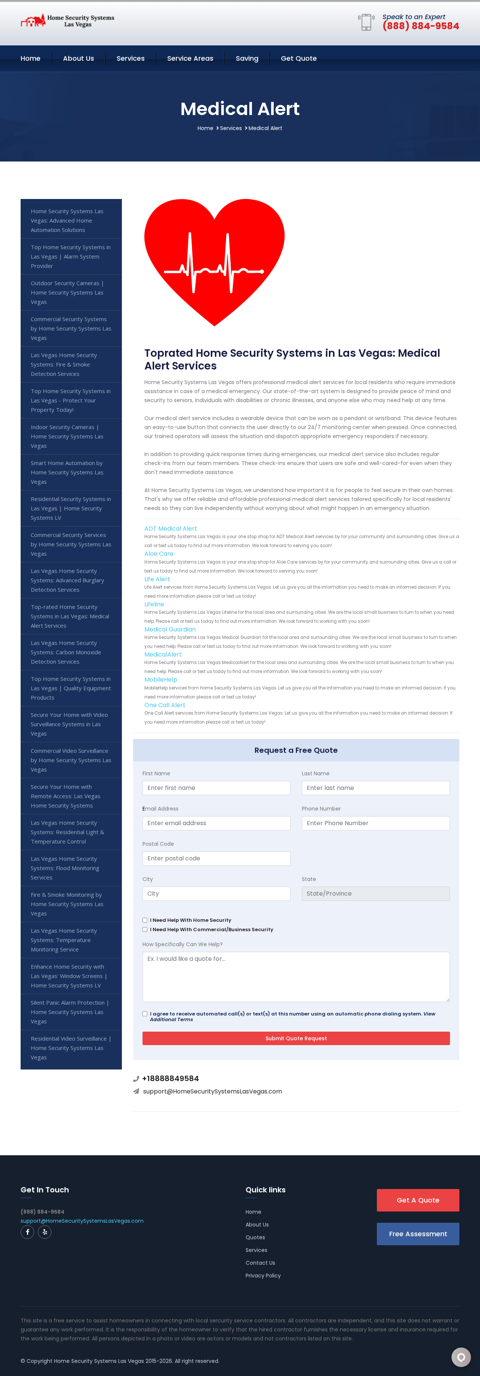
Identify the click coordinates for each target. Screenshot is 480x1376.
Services (131, 58)
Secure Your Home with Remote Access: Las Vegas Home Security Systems (65, 796)
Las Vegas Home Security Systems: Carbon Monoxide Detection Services (66, 652)
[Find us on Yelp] (44, 1232)
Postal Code (158, 844)
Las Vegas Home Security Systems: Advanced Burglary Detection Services (67, 580)
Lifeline (154, 604)
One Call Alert (165, 705)
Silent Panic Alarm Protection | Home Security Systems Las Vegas (70, 1012)
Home (30, 58)
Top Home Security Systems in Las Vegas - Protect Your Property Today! (71, 400)
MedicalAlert (163, 654)
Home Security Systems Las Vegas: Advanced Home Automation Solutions (67, 220)
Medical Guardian (170, 629)
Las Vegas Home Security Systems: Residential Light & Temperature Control (67, 832)
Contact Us (260, 1263)
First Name (156, 773)
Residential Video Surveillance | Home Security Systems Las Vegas (71, 1048)
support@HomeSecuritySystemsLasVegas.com (212, 1091)
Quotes (255, 1237)
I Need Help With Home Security (190, 920)
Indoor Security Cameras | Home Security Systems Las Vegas (67, 436)
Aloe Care (159, 553)
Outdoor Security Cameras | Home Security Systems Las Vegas (67, 292)
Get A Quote (418, 1200)
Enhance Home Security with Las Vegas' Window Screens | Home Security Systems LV (69, 976)
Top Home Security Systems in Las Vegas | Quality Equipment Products (71, 688)
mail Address (160, 808)
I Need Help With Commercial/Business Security (211, 929)
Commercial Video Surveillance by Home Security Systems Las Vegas (71, 760)
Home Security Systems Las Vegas (99, 1361)
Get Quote (299, 58)
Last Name (316, 773)
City (147, 879)
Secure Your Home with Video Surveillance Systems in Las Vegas (69, 724)
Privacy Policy (263, 1275)
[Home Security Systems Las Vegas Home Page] (67, 20)
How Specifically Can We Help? (182, 944)
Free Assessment (418, 1233)
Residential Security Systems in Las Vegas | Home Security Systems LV (71, 508)
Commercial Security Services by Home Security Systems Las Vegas (71, 544)
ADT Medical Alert (170, 528)
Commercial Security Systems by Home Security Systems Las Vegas (71, 328)
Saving (247, 58)
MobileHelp (160, 679)
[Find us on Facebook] (27, 1232)
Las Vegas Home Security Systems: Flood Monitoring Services (65, 868)
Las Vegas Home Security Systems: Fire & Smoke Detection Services (64, 364)
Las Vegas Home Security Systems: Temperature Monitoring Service (64, 940)
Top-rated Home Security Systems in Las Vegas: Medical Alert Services (70, 616)
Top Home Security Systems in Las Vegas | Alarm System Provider (71, 256)
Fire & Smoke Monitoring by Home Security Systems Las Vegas (67, 904)
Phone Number (321, 808)
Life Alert (157, 579)
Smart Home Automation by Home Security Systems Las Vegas (67, 472)
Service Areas (190, 58)
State (309, 879)
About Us (78, 58)
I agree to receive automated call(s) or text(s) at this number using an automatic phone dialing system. (292, 1016)
